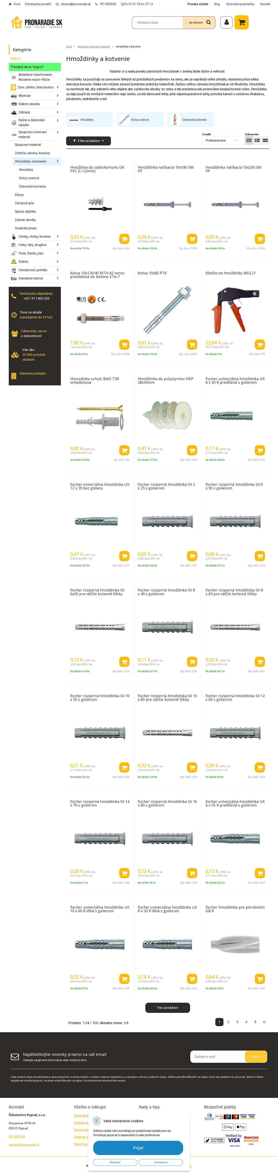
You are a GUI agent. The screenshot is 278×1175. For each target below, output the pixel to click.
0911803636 (108, 4)
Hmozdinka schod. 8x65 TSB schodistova (94, 380)
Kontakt (265, 4)
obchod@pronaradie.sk (76, 4)
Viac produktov (167, 1008)
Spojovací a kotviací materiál (94, 46)
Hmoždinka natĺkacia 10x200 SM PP (233, 169)
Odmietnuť (161, 1162)
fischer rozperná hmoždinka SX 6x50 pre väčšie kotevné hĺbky (97, 592)
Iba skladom (196, 22)
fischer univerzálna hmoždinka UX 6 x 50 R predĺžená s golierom (235, 380)
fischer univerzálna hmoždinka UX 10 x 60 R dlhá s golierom (99, 909)
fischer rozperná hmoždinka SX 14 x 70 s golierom (99, 803)
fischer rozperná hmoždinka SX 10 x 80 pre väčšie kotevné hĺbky (167, 697)
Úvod (17, 4)
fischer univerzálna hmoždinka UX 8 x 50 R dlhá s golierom (167, 909)
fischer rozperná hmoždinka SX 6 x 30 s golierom (234, 486)
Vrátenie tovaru (84, 1137)
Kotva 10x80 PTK (152, 272)
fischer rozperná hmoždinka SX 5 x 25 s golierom (166, 486)
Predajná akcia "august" (27, 67)
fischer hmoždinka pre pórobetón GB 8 (235, 909)
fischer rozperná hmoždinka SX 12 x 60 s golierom (235, 697)
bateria (16, 58)
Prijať (138, 1147)
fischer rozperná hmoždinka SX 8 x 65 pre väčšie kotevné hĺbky (234, 592)
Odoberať (256, 1056)
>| (264, 1022)
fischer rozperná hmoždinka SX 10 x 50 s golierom (99, 697)
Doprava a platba (86, 1123)
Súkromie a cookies (88, 1144)
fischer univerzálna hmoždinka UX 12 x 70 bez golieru (99, 486)
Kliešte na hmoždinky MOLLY (231, 272)
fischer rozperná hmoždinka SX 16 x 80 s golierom (167, 803)
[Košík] (242, 22)
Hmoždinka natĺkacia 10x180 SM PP (166, 169)
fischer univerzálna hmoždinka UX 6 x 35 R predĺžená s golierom (235, 803)
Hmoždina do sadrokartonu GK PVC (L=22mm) (97, 169)
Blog (217, 4)
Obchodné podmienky (240, 4)
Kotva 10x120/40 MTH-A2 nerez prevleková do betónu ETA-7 (97, 274)
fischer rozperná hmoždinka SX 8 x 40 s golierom (166, 592)
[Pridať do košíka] (124, 239)
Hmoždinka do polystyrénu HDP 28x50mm (165, 380)
